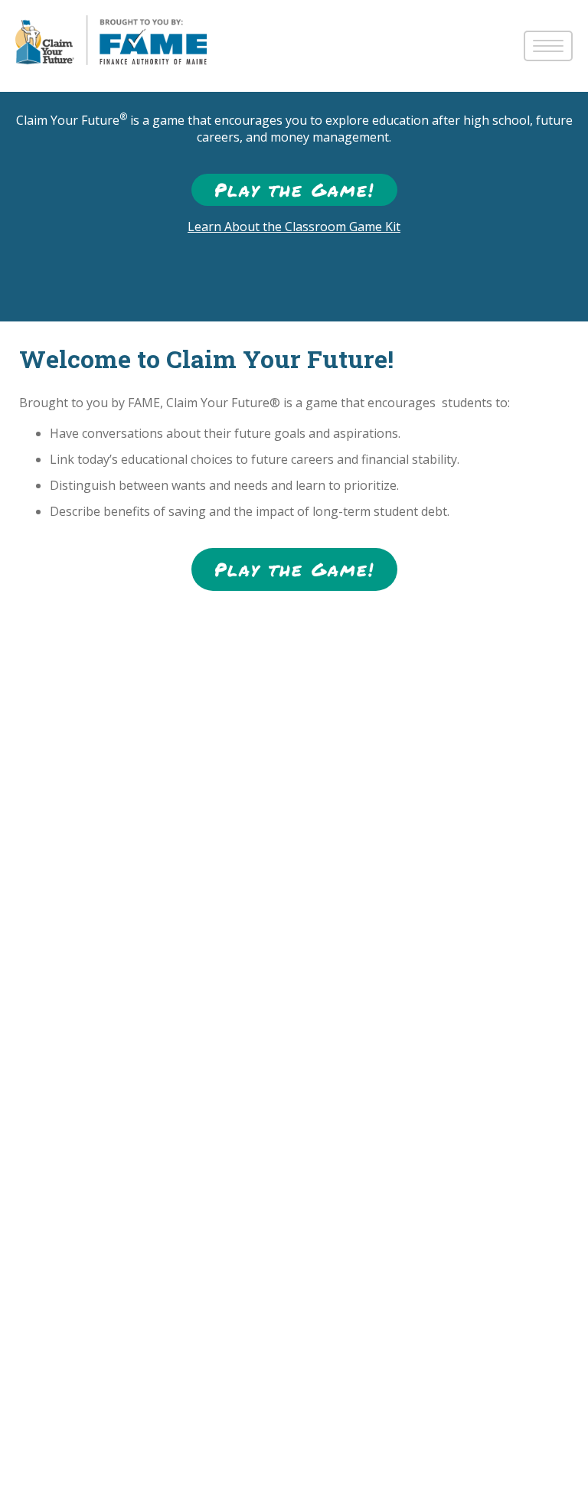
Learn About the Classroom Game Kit (294, 226)
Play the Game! (294, 189)
